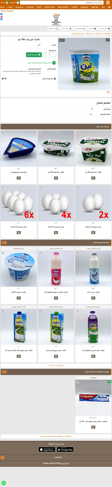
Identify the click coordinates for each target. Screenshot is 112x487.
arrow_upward (2, 457)
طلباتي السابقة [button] (104, 29)
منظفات (74, 7)
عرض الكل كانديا (56, 365)
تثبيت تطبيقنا (53, 29)
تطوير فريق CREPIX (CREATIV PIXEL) (56, 463)
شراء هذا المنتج (34, 54)
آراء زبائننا (92, 29)
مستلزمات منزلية (63, 7)
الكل (103, 7)
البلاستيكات (30, 7)
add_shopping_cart (93, 178)
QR (4, 79)
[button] (14, 2)
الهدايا (39, 7)
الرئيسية (107, 33)
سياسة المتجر (66, 29)
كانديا (91, 114)
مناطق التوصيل (80, 29)
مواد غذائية (94, 7)
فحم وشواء (19, 7)
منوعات (9, 7)
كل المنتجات (99, 33)
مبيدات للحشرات (49, 7)
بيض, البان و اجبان (77, 33)
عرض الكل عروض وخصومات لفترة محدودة (56, 436)
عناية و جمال (84, 7)
